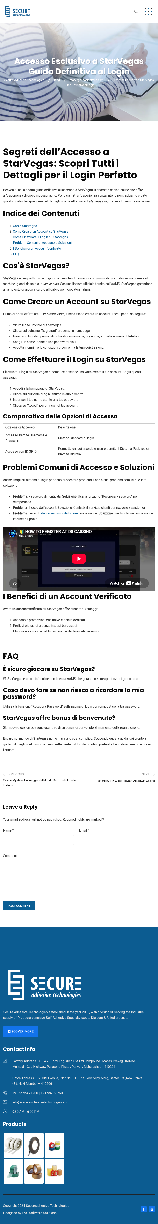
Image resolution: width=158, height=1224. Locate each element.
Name (8, 830)
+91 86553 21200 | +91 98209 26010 (39, 1093)
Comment (10, 856)
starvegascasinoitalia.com (59, 513)
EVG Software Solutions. (39, 1213)
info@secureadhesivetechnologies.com (40, 1102)
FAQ (16, 254)
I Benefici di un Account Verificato (37, 248)
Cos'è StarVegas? (26, 226)
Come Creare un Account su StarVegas (40, 231)
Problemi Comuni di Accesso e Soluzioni (42, 243)
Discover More (21, 1032)
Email (84, 830)
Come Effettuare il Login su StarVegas (40, 237)
